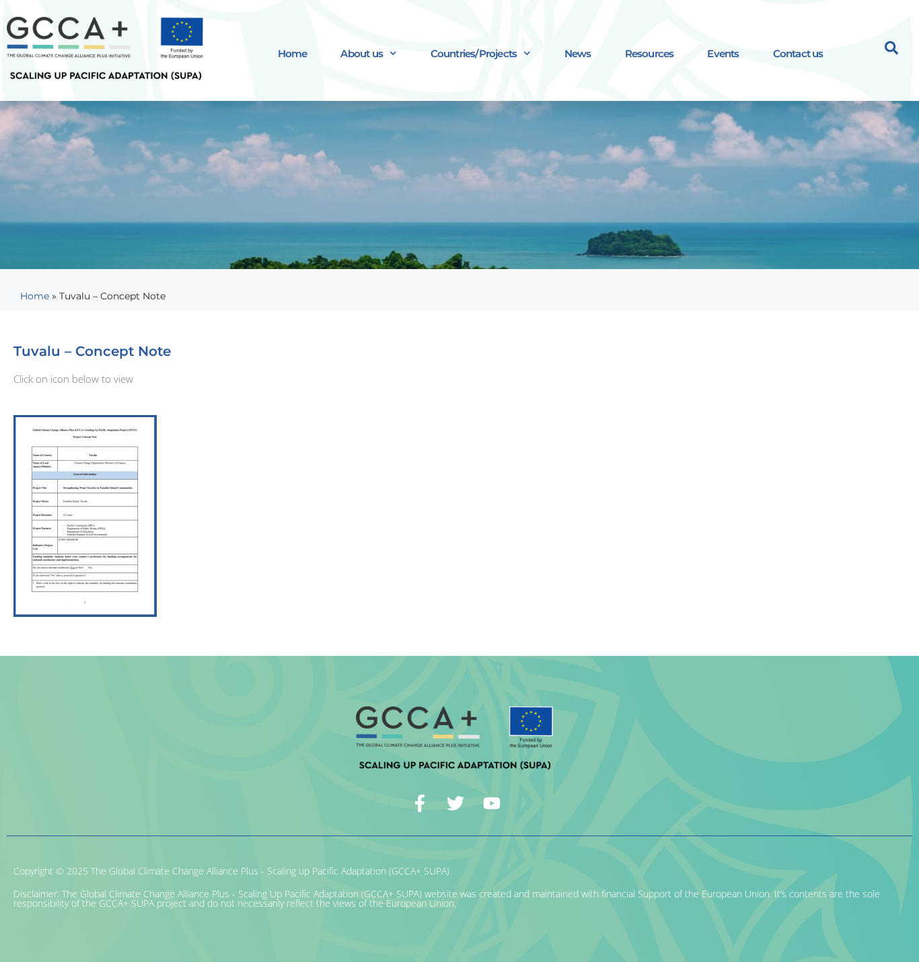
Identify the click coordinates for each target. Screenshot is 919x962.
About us (361, 53)
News (577, 53)
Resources (649, 53)
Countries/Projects (474, 53)
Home (292, 53)
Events (723, 53)
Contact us (798, 53)
